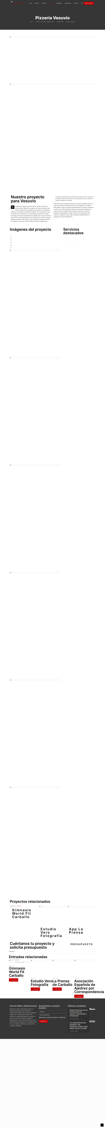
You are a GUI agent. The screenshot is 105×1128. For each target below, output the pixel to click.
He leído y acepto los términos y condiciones (53, 1017)
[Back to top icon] (98, 1125)
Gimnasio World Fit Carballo (21, 913)
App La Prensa (76, 930)
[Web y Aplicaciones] (17, 3)
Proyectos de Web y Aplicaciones (45, 21)
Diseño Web (60, 21)
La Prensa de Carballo (62, 983)
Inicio (31, 21)
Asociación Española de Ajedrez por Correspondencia (89, 986)
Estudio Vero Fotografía (41, 983)
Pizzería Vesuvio (70, 21)
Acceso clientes (88, 3)
